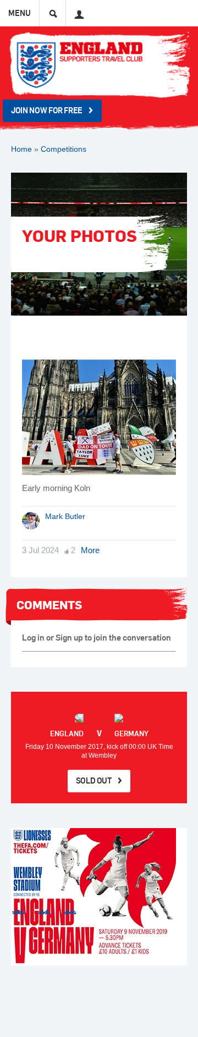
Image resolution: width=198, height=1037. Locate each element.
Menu (19, 13)
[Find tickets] (99, 897)
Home (21, 149)
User (75, 10)
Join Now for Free (46, 110)
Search (53, 13)
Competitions (63, 149)
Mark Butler (65, 516)
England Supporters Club (99, 64)
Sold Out (94, 780)
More (90, 550)
